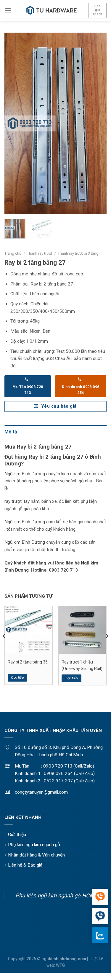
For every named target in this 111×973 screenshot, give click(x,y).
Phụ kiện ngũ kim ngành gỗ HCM (54, 895)
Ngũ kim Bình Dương (24, 473)
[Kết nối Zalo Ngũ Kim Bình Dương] (100, 935)
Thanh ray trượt (39, 253)
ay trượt (14, 501)
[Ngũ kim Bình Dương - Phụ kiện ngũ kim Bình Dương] (51, 10)
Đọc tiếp (17, 677)
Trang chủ (12, 253)
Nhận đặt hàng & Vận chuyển (36, 855)
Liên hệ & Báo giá (25, 865)
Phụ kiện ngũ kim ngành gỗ (34, 844)
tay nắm (31, 501)
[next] (97, 123)
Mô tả (10, 432)
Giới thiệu (17, 834)
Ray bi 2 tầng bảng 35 (28, 662)
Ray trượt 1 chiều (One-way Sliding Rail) (82, 665)
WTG (60, 965)
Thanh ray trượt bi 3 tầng (78, 253)
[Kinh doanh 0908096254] (100, 897)
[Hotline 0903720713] (100, 916)
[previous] (14, 123)
